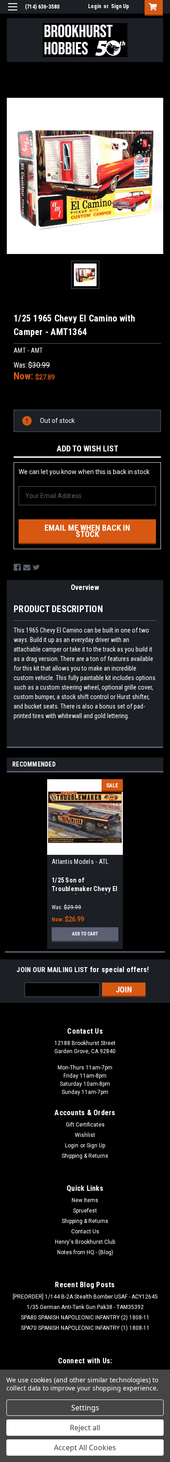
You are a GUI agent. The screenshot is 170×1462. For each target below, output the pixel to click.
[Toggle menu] (12, 12)
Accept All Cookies (85, 1447)
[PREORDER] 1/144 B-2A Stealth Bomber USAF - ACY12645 (85, 1297)
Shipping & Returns (85, 1156)
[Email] (26, 567)
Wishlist (85, 1135)
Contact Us (85, 1231)
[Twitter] (36, 567)
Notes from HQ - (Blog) (85, 1252)
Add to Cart (85, 933)
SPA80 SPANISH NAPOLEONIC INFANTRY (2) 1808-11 (85, 1317)
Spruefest (85, 1211)
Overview (85, 587)
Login (94, 6)
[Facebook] (17, 567)
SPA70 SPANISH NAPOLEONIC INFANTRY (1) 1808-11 (85, 1328)
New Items (85, 1200)
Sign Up (120, 6)
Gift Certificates (85, 1125)
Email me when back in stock (87, 531)
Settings (85, 1408)
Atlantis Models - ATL (80, 861)
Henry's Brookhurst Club (85, 1242)
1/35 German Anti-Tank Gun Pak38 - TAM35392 (85, 1307)
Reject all (85, 1428)
